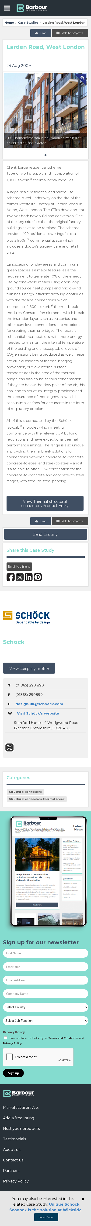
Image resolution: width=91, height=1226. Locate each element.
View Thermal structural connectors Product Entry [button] (45, 503)
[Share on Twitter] (20, 577)
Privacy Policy (14, 1032)
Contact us (13, 1160)
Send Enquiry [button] (45, 534)
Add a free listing (18, 1118)
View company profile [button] (29, 668)
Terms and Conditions (63, 1038)
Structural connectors (25, 791)
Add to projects (72, 33)
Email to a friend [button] (19, 566)
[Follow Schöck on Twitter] (9, 747)
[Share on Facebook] (11, 577)
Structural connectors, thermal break (37, 799)
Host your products (21, 1128)
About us (11, 1149)
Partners (11, 1170)
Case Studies (28, 22)
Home (9, 22)
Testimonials (14, 1139)
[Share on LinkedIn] (29, 577)
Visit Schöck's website (38, 713)
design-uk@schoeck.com (39, 704)
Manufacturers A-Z (21, 1107)
